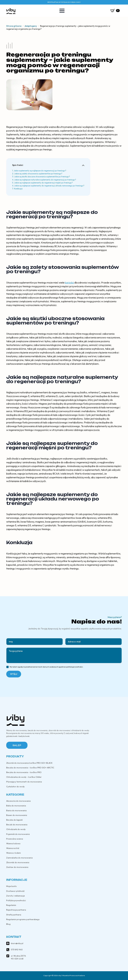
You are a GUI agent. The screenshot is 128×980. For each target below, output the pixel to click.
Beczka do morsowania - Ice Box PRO (24, 772)
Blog (8, 924)
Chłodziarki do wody (16, 829)
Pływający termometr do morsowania (24, 781)
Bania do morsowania (16, 810)
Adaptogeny (31, 26)
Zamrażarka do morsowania (19, 857)
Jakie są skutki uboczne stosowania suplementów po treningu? (42, 176)
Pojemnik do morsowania (18, 834)
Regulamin (11, 905)
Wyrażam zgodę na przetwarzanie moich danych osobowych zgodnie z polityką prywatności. (46, 667)
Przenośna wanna (14, 838)
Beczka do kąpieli (14, 820)
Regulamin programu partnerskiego (23, 919)
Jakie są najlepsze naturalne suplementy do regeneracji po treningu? (45, 180)
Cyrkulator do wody (15, 786)
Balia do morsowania (16, 805)
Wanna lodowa (13, 843)
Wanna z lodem (13, 853)
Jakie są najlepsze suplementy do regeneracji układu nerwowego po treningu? (49, 185)
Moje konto (11, 886)
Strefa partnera (13, 914)
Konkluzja (18, 188)
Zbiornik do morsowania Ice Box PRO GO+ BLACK (29, 763)
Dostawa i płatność (15, 891)
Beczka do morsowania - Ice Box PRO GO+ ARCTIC (30, 767)
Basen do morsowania (16, 815)
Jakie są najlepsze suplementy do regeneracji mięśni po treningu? (43, 182)
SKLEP (16, 745)
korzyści (69, 282)
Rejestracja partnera (16, 910)
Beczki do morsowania (16, 824)
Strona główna (13, 26)
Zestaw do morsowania (17, 867)
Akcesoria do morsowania (18, 801)
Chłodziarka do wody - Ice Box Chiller (24, 777)
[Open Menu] (61, 10)
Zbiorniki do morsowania (17, 862)
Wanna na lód (12, 848)
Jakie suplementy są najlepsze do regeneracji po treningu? (40, 170)
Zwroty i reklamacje (15, 895)
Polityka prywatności (16, 900)
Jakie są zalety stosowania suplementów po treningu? (38, 173)
